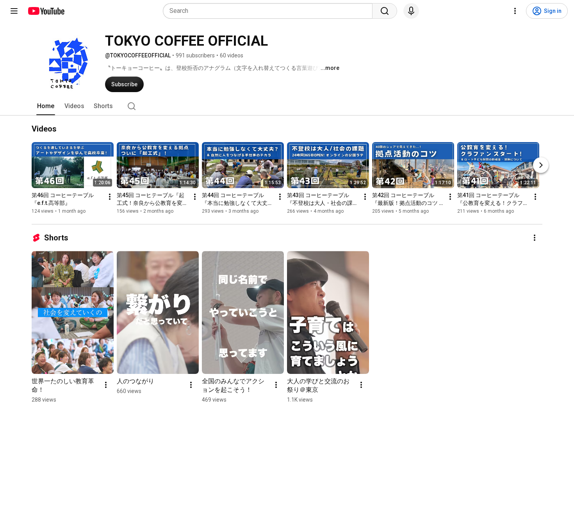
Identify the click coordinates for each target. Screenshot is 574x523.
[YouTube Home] (46, 11)
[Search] (384, 11)
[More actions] (110, 197)
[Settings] (515, 11)
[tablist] (287, 106)
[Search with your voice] (411, 11)
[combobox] (270, 11)
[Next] (541, 165)
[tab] (45, 106)
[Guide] (14, 11)
